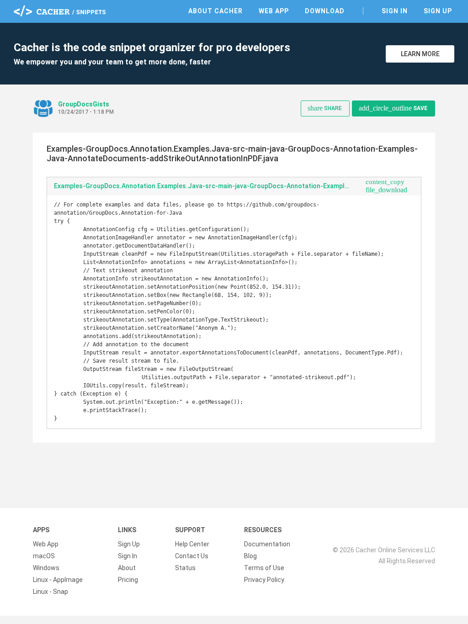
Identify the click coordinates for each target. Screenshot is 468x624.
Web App (274, 11)
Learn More (420, 54)
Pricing (128, 579)
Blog (250, 556)
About (127, 567)
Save (393, 108)
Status (185, 567)
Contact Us (191, 556)
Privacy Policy (264, 579)
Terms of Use (264, 567)
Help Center (192, 544)
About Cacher (215, 11)
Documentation (267, 544)
